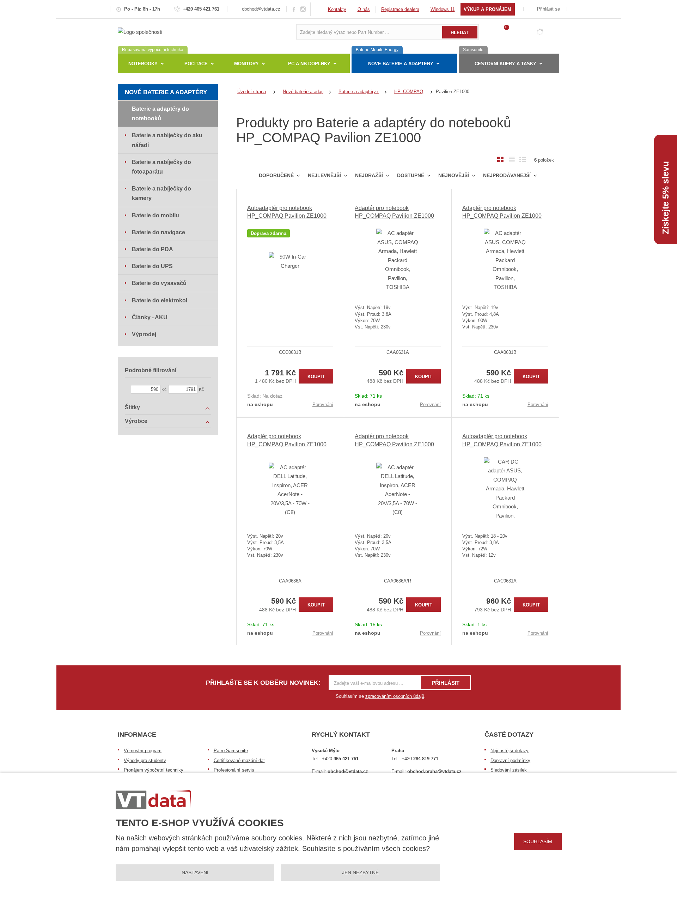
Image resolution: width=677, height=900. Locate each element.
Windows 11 (443, 9)
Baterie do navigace (158, 232)
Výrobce (136, 421)
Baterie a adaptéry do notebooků (160, 113)
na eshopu (260, 404)
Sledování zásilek (508, 770)
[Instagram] (303, 9)
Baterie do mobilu (155, 215)
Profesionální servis (234, 770)
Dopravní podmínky (510, 760)
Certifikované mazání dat (239, 760)
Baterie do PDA (152, 249)
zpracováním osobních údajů (394, 696)
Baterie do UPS (152, 266)
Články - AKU (149, 317)
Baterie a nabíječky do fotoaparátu (161, 167)
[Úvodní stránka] (140, 32)
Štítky (132, 407)
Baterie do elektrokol (159, 300)
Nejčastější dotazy (509, 750)
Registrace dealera (400, 9)
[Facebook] (294, 9)
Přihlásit (445, 683)
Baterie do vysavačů (159, 283)
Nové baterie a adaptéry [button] (400, 63)
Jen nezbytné (360, 872)
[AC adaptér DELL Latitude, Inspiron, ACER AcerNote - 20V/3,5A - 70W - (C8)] (290, 489)
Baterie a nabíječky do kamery (161, 193)
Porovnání (322, 404)
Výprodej (144, 334)
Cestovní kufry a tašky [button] (505, 63)
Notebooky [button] (143, 63)
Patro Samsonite (231, 750)
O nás (364, 9)
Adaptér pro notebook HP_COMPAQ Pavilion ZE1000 (394, 212)
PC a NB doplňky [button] (309, 63)
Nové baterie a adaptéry (166, 92)
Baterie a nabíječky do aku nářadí (167, 140)
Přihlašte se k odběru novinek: (263, 682)
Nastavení (195, 872)
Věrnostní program (142, 750)
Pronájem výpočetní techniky (153, 770)
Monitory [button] (246, 63)
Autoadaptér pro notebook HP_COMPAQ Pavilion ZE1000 (287, 212)
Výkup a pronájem (487, 9)
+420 (340, 758)
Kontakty (337, 9)
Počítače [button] (196, 63)
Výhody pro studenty (145, 760)
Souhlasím (537, 841)
